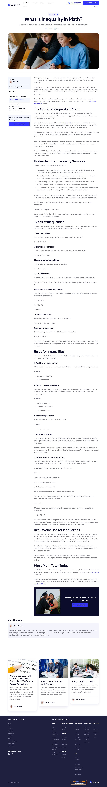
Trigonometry (55, 739)
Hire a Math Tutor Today (15, 111)
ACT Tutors (64, 744)
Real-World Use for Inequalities (17, 108)
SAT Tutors (64, 737)
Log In (96, 7)
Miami (76, 742)
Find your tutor (19, 124)
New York (77, 744)
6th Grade (86, 737)
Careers (10, 728)
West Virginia (78, 774)
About (9, 726)
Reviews (10, 736)
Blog (9, 738)
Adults (94, 737)
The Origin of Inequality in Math (17, 96)
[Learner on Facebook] (12, 754)
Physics (63, 757)
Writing (63, 729)
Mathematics (49, 29)
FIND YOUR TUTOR (91, 3)
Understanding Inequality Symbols (17, 100)
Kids (94, 727)
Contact (10, 731)
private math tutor (40, 584)
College (95, 734)
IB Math (54, 749)
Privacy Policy (11, 743)
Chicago (77, 734)
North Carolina (78, 769)
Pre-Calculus (55, 742)
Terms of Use (11, 746)
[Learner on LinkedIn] (9, 754)
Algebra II (54, 729)
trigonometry (94, 572)
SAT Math (64, 739)
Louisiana (77, 764)
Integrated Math (56, 752)
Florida (76, 762)
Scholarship (11, 733)
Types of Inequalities (14, 104)
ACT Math (64, 747)
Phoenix (77, 749)
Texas (76, 772)
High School (96, 732)
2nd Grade (87, 727)
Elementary (95, 729)
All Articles (91, 652)
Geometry (54, 734)
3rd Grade (86, 729)
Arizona (77, 757)
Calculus (54, 732)
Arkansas (77, 759)
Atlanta (76, 727)
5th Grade (86, 734)
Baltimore (77, 732)
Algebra (54, 727)
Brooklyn (77, 729)
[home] (14, 5)
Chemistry (64, 754)
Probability (55, 754)
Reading (64, 727)
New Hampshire (79, 767)
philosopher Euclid (65, 123)
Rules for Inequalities (14, 106)
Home (9, 723)
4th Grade (86, 732)
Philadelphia (78, 747)
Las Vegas (77, 737)
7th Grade (86, 739)
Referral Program (12, 741)
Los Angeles (78, 739)
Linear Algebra (55, 747)
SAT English (64, 742)
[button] (25, 3)
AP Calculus (55, 744)
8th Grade (86, 742)
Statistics (54, 737)
